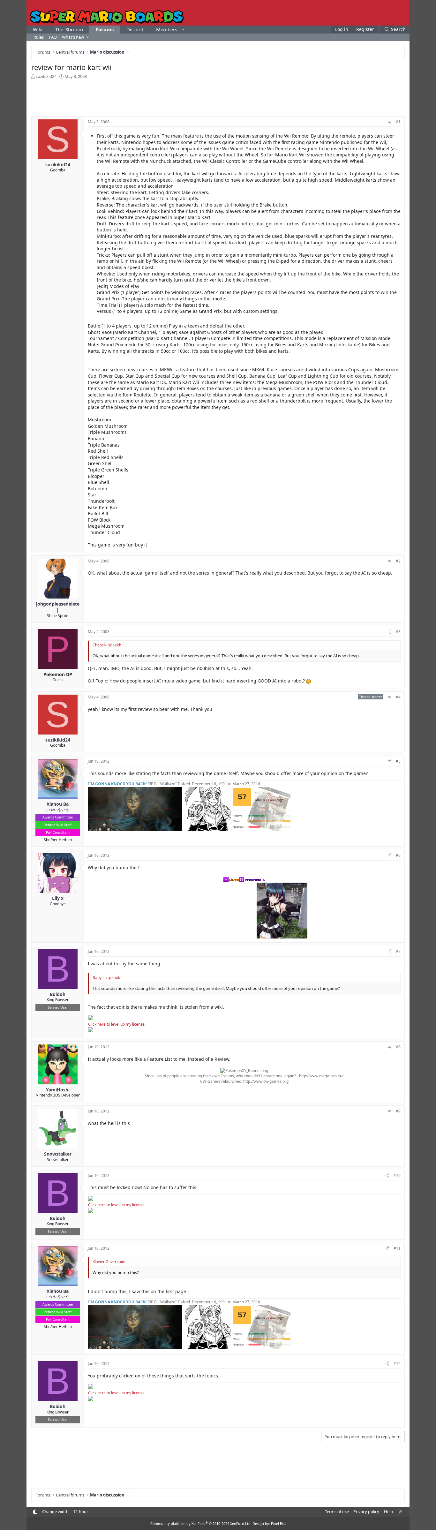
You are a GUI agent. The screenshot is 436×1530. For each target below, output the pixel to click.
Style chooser (35, 1512)
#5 (398, 761)
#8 (398, 1047)
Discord (134, 29)
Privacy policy (366, 1511)
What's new (73, 37)
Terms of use (337, 1511)
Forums (105, 29)
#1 (398, 121)
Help (388, 1511)
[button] (183, 30)
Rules (39, 37)
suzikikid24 (46, 76)
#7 (398, 951)
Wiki (37, 29)
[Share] (390, 122)
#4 (398, 697)
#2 (398, 561)
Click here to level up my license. (117, 1024)
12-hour (80, 1511)
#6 (398, 855)
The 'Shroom (69, 29)
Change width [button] (55, 1511)
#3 (398, 631)
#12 (397, 1363)
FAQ (53, 37)
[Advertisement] (218, 97)
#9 (398, 1111)
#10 (397, 1175)
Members (166, 29)
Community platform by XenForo (201, 1523)
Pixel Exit (278, 1523)
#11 (397, 1248)
